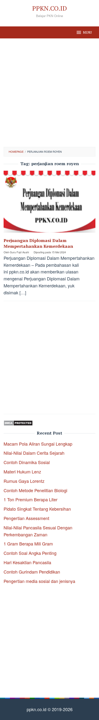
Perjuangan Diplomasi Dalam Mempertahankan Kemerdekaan (38, 243)
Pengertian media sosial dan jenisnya (39, 581)
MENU (87, 32)
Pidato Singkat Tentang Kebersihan (37, 509)
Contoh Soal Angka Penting (30, 553)
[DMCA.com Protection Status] (18, 422)
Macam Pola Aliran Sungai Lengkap (38, 444)
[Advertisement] (49, 92)
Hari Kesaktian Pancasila (27, 562)
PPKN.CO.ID (49, 8)
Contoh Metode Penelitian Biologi (35, 490)
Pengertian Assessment (26, 518)
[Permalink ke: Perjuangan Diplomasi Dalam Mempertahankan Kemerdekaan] (49, 203)
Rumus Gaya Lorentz (24, 481)
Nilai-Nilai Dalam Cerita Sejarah (34, 453)
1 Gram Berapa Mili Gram (28, 543)
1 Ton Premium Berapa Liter (30, 499)
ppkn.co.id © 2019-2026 (50, 709)
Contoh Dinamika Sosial (27, 462)
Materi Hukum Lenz (22, 471)
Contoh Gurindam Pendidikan (32, 572)
